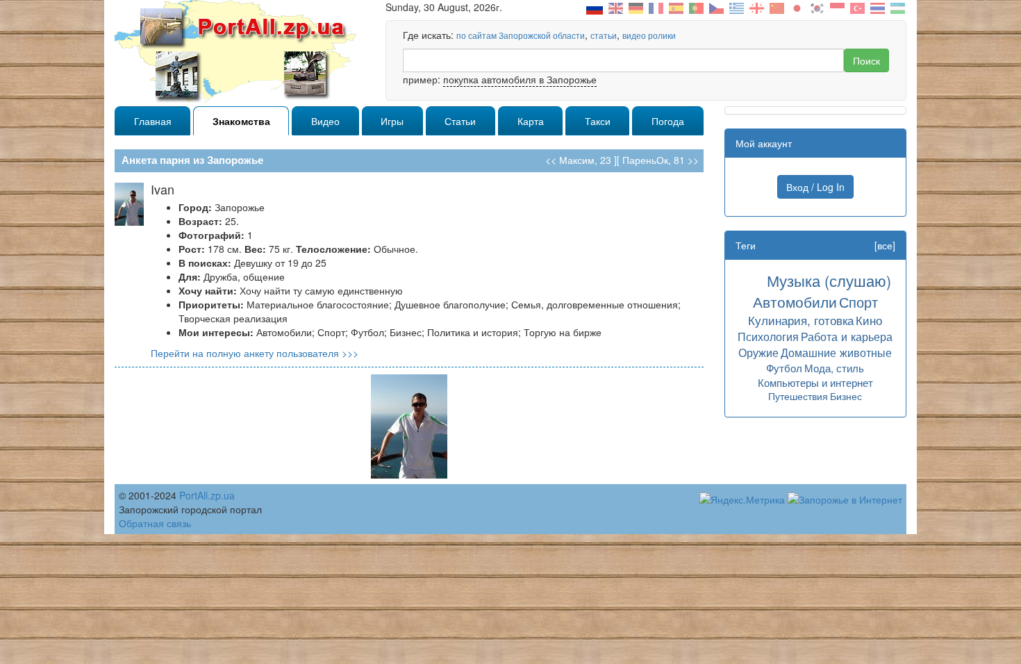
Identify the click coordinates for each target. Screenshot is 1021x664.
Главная (153, 121)
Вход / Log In (815, 187)
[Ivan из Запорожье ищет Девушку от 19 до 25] (409, 425)
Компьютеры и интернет (815, 382)
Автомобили (795, 301)
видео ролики (649, 35)
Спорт (858, 302)
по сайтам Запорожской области (520, 35)
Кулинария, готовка (801, 320)
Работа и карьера (847, 336)
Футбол (784, 367)
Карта (530, 121)
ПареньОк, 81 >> (660, 160)
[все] (884, 245)
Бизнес (846, 396)
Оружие (758, 352)
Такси (598, 121)
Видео (325, 121)
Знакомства (241, 121)
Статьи (460, 121)
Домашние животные (836, 352)
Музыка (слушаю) (829, 280)
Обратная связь (155, 523)
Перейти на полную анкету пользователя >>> (254, 353)
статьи (603, 35)
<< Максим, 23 (578, 160)
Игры (392, 121)
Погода (667, 121)
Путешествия (798, 396)
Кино (869, 320)
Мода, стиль (834, 367)
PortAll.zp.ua (207, 495)
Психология (768, 336)
